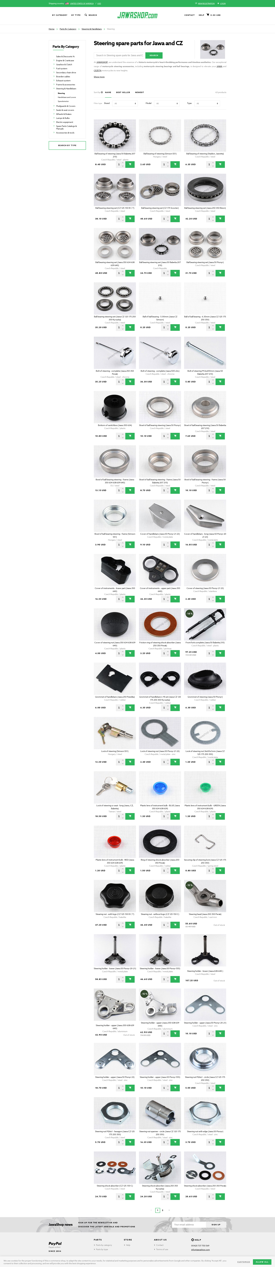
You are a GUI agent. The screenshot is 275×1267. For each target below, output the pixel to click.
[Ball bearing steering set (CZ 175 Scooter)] (160, 190)
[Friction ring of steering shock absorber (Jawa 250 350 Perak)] (160, 624)
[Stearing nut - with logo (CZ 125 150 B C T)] (115, 896)
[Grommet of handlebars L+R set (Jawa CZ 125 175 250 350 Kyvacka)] (160, 679)
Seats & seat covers (65, 110)
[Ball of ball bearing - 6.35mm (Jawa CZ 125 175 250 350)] (205, 298)
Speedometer (63, 101)
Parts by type (102, 1249)
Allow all (262, 1262)
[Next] (169, 1210)
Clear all (217, 114)
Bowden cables (63, 76)
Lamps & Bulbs (63, 118)
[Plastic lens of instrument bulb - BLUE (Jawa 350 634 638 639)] (160, 787)
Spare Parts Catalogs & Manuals (66, 127)
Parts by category (104, 1245)
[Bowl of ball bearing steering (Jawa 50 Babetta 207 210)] (205, 407)
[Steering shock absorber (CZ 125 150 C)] (115, 1167)
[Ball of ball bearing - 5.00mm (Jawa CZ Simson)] (160, 298)
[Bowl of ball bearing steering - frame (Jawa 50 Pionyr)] (205, 461)
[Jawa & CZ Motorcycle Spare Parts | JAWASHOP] (137, 15)
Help (201, 15)
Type (189, 103)
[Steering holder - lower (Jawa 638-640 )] (205, 950)
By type (75, 15)
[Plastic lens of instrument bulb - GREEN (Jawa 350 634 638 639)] (205, 787)
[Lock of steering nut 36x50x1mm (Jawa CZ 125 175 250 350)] (205, 733)
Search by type (67, 145)
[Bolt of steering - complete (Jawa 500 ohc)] (160, 353)
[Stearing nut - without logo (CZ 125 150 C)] (160, 896)
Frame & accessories (65, 84)
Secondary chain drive (66, 72)
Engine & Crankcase (65, 60)
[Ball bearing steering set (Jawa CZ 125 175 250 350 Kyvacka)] (115, 298)
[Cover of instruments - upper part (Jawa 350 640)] (160, 570)
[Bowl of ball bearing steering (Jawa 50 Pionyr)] (160, 407)
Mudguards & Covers (65, 106)
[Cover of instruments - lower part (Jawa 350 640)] (115, 570)
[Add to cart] (130, 164)
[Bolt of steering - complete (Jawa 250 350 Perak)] (115, 353)
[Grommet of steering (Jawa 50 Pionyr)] (205, 679)
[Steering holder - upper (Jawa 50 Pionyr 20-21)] (205, 1005)
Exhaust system (63, 80)
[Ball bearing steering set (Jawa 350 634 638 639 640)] (115, 244)
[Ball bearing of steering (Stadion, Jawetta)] (205, 135)
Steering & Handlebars (92, 29)
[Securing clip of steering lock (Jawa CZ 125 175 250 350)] (205, 842)
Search (93, 15)
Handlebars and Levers (67, 97)
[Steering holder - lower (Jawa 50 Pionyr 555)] (160, 950)
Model (148, 103)
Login (223, 3)
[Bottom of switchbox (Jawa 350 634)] (115, 407)
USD (99, 3)
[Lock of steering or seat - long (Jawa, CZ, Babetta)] (115, 787)
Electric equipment (64, 122)
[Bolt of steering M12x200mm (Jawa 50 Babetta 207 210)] (205, 353)
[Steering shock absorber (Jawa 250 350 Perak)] (205, 1167)
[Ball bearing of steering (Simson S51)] (160, 135)
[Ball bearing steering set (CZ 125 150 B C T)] (115, 190)
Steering (61, 93)
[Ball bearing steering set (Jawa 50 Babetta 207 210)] (160, 244)
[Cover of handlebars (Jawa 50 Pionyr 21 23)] (160, 516)
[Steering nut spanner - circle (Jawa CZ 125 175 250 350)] (160, 1113)
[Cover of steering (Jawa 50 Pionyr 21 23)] (205, 570)
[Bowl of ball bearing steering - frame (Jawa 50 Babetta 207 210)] (160, 461)
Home (51, 29)
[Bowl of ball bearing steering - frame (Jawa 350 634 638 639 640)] (115, 461)
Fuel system (61, 68)
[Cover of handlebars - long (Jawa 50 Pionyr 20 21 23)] (205, 516)
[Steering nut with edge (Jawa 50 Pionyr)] (205, 1113)
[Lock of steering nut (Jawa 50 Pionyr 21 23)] (160, 733)
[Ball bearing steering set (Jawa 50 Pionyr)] (205, 244)
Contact (189, 15)
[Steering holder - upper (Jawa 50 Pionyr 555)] (160, 1059)
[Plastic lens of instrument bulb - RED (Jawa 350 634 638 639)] (115, 842)
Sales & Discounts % (65, 56)
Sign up (216, 1224)
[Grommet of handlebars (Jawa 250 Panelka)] (115, 679)
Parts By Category (68, 29)
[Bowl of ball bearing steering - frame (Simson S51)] (115, 516)
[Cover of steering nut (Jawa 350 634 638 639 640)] (115, 624)
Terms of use (162, 1249)
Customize (243, 1262)
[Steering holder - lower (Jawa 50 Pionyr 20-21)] (115, 950)
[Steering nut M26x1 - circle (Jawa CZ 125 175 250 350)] (205, 1059)
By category (59, 15)
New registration (206, 3)
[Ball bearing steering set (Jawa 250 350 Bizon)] (205, 190)
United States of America (82, 3)
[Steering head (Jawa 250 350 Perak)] (205, 896)
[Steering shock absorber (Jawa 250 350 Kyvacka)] (160, 1167)
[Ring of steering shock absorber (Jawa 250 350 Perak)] (160, 842)
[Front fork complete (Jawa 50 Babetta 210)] (205, 624)
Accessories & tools (65, 132)
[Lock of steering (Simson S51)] (115, 733)
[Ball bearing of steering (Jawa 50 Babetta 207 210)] (115, 135)
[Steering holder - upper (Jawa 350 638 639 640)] (115, 1005)
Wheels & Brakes (63, 114)
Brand (107, 103)
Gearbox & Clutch (64, 64)
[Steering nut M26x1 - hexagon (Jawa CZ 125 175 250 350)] (115, 1113)
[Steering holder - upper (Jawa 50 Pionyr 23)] (115, 1059)
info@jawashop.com (200, 1249)
